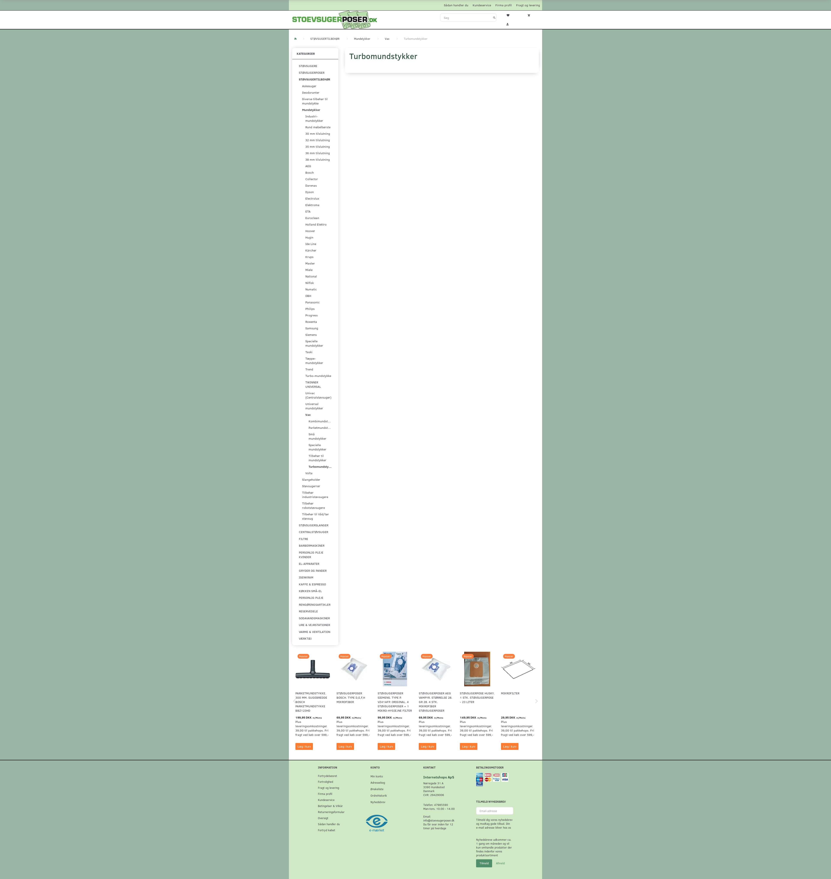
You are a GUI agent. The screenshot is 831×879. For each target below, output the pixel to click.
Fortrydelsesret (327, 776)
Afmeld (500, 863)
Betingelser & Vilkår (330, 806)
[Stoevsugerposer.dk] (334, 19)
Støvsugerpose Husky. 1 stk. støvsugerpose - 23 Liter (477, 697)
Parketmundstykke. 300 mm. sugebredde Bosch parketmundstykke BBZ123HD (311, 701)
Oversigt (323, 818)
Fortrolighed (325, 781)
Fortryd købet (326, 830)
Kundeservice (482, 5)
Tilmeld (484, 863)
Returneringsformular (331, 812)
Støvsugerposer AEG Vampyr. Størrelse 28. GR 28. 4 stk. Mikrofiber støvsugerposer (435, 701)
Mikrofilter (510, 693)
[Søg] (494, 17)
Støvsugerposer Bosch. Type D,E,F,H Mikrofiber (351, 697)
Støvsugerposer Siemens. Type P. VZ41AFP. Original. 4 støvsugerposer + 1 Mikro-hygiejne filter (395, 701)
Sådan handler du (456, 5)
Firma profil (503, 5)
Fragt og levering (528, 5)
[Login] (510, 23)
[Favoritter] (510, 15)
